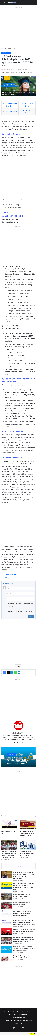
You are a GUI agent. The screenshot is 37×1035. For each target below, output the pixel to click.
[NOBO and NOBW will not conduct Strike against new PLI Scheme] (6, 931)
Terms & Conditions (26, 1020)
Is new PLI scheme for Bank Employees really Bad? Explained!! (27, 853)
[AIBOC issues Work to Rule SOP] (9, 824)
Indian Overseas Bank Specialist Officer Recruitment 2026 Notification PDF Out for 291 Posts (24, 922)
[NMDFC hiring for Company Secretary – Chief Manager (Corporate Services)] (6, 913)
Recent (18, 866)
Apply (7, 578)
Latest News (11, 48)
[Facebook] (4, 672)
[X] (8, 672)
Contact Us (8, 1020)
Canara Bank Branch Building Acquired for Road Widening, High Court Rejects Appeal (17, 761)
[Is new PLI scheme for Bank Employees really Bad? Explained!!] (28, 844)
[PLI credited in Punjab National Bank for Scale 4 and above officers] (28, 824)
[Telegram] (19, 672)
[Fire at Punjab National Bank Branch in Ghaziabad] (6, 896)
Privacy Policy (18, 1023)
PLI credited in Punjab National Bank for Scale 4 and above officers (28, 833)
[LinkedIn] (11, 672)
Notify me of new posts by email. (20, 611)
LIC (19, 666)
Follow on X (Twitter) (9, 111)
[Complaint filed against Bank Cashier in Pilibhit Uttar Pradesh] (6, 958)
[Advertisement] (18, 27)
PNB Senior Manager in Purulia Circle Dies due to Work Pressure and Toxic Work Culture (23, 939)
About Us (16, 1020)
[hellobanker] (12, 2)
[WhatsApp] (15, 672)
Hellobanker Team (9, 69)
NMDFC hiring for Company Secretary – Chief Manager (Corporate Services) (22, 913)
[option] (18, 757)
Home (4, 48)
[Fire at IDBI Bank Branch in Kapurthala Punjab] (6, 905)
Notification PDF (11, 575)
